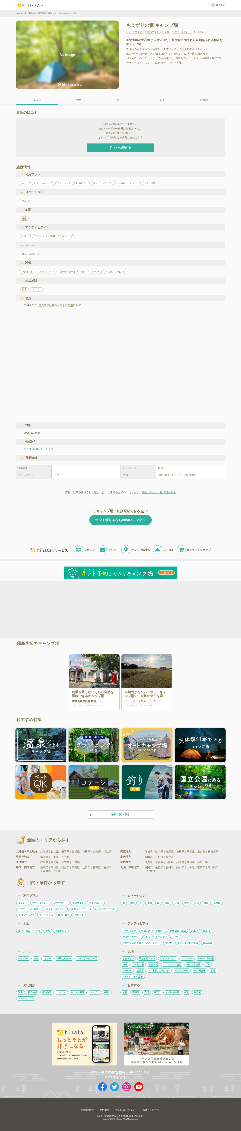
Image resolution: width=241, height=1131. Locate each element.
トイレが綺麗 (172, 992)
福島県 (107, 851)
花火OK (47, 958)
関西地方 (125, 861)
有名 (186, 992)
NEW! (157, 992)
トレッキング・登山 (188, 942)
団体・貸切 (63, 915)
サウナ (168, 942)
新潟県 (44, 856)
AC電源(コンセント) (159, 970)
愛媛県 (47, 870)
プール (175, 936)
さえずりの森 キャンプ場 (38, 448)
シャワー (127, 970)
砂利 (47, 930)
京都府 (159, 862)
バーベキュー (129, 930)
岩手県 (65, 851)
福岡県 (149, 867)
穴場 (146, 992)
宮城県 (76, 851)
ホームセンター (26, 998)
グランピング (96, 902)
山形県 (97, 851)
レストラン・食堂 (172, 964)
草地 (38, 930)
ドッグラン (161, 936)
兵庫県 (180, 862)
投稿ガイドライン (151, 1110)
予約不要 (79, 915)
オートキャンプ (40, 902)
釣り (148, 936)
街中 (186, 902)
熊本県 (180, 867)
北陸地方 (125, 856)
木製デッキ (60, 930)
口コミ (120, 100)
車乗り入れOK (64, 958)
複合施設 (32, 992)
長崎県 (170, 867)
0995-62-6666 (32, 432)
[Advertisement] (88, 609)
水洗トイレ (128, 958)
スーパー (61, 992)
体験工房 (145, 930)
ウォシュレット (168, 958)
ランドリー (187, 958)
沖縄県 (151, 870)
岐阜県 (44, 862)
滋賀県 (149, 862)
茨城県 (149, 851)
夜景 (167, 902)
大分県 (191, 867)
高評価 (135, 992)
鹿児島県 (42, 13)
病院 (106, 992)
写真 (78, 100)
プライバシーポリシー (126, 1110)
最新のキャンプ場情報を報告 (159, 492)
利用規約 (104, 1110)
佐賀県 (159, 867)
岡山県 (65, 867)
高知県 (57, 870)
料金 (162, 100)
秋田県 (86, 851)
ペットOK (23, 958)
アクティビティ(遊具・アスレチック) (141, 942)
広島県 (76, 867)
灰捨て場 (153, 964)
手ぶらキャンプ (26, 915)
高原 (206, 902)
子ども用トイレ (147, 958)
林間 (132, 902)
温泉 (20, 992)
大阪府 (170, 862)
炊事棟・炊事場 (206, 958)
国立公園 (207, 942)
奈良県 (191, 862)
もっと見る (198, 32)
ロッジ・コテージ (55, 909)
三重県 (76, 862)
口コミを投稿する (120, 147)
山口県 (86, 867)
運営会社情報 (87, 1110)
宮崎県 (201, 867)
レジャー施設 (78, 992)
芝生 (28, 930)
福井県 (170, 856)
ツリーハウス (46, 915)
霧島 (50, 13)
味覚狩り (160, 930)
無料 (125, 992)
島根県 (55, 867)
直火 (36, 958)
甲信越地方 (22, 856)
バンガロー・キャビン (80, 909)
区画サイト (78, 902)
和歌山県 (202, 862)
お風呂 (140, 970)
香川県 (107, 867)
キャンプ (22, 902)
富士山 (217, 902)
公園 (177, 902)
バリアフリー (181, 970)
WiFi (207, 964)
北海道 (44, 851)
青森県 (55, 851)
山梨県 (55, 856)
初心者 (197, 992)
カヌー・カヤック (132, 936)
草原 (196, 902)
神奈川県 (213, 851)
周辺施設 (203, 100)
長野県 (65, 856)
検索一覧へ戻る (120, 814)
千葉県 (191, 851)
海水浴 (206, 930)
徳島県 (97, 867)
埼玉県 (180, 851)
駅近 (213, 970)
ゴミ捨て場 (138, 964)
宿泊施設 (46, 992)
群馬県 (170, 851)
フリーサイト (60, 902)
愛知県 (65, 862)
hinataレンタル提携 (133, 976)
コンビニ (94, 992)
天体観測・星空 (178, 930)
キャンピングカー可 (87, 958)
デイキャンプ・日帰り (29, 909)
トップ (37, 100)
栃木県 (159, 851)
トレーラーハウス (106, 909)
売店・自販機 (193, 964)
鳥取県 (44, 867)
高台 (149, 902)
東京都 (201, 851)
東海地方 (21, 861)
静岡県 (55, 862)
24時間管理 (199, 970)
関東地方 (125, 851)
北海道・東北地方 (26, 851)
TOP (18, 13)
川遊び (194, 930)
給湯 (125, 964)
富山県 (149, 856)
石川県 (159, 856)
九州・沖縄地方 (29, 13)
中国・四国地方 (25, 867)
